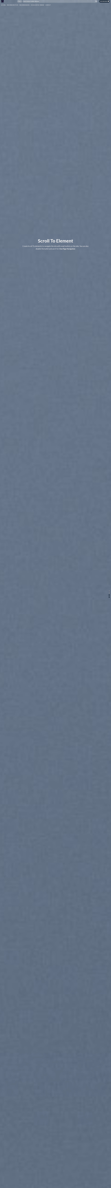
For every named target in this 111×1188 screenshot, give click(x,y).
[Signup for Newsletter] (109, 597)
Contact (48, 5)
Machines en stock (12, 5)
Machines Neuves (24, 5)
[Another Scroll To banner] (109, 595)
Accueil (3, 5)
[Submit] (96, 1)
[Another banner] (109, 593)
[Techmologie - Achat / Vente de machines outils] (8, 1)
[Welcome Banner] (109, 591)
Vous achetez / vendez (37, 5)
